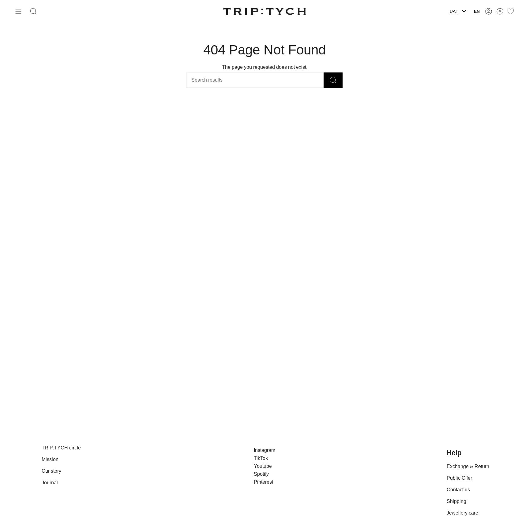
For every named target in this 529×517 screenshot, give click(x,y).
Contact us (458, 489)
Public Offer (459, 478)
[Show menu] (18, 11)
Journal (50, 482)
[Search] (333, 80)
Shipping (456, 501)
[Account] (488, 11)
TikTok (261, 458)
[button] (33, 11)
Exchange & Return (468, 466)
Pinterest (263, 482)
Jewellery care (462, 512)
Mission (50, 459)
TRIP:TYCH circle (61, 447)
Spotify (261, 474)
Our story (51, 471)
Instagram (264, 450)
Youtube (263, 466)
